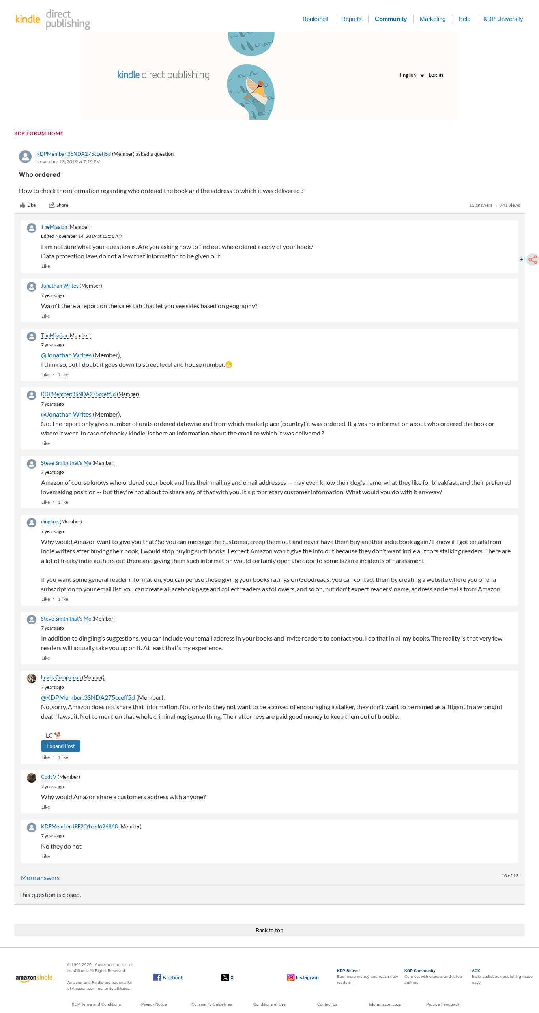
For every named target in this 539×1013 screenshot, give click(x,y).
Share (62, 205)
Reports (351, 18)
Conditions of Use (269, 1004)
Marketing (432, 18)
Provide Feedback (442, 1004)
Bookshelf (315, 18)
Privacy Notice (154, 1004)
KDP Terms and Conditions (96, 1004)
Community (391, 18)
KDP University (503, 18)
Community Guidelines (211, 1004)
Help (464, 18)
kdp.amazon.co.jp (385, 1004)
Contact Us (327, 1004)
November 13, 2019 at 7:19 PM (68, 161)
